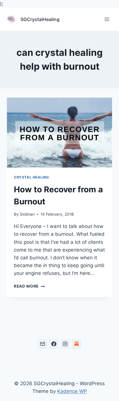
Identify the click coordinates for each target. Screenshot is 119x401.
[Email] (42, 344)
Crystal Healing (31, 177)
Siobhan (27, 214)
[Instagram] (65, 344)
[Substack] (76, 344)
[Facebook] (54, 344)
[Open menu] (106, 19)
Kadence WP (72, 391)
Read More (29, 286)
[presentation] (59, 133)
